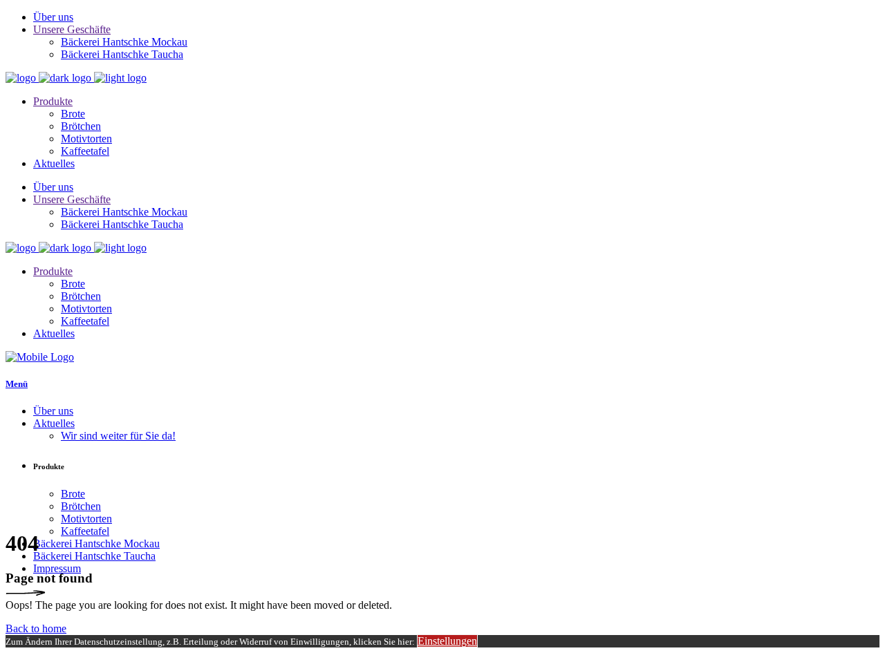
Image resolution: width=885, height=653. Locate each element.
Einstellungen (447, 641)
